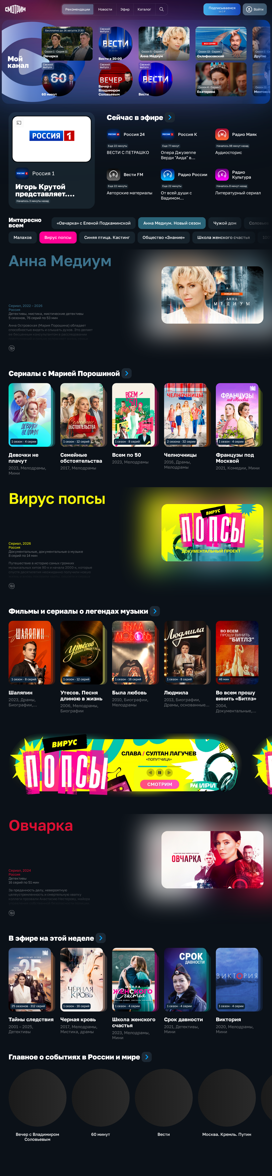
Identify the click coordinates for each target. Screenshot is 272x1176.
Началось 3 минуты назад (33, 200)
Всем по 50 (126, 455)
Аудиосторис (228, 152)
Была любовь (129, 692)
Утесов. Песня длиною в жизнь (81, 695)
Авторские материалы (129, 192)
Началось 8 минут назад (231, 186)
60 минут (100, 1134)
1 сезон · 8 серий (127, 441)
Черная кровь (78, 1019)
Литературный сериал (238, 192)
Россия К (187, 134)
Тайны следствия (31, 1019)
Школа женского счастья (134, 1022)
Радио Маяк (244, 134)
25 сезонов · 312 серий (28, 1006)
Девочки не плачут (23, 458)
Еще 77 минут (170, 145)
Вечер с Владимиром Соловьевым (37, 1137)
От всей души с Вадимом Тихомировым (176, 197)
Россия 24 (134, 134)
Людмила (176, 692)
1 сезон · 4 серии (24, 441)
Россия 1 (43, 173)
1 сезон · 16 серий (128, 679)
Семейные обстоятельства (81, 458)
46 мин (224, 679)
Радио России (192, 174)
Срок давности (183, 1019)
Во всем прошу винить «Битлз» (236, 695)
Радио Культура (241, 174)
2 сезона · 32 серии (181, 441)
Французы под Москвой (235, 458)
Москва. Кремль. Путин (226, 1134)
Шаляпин (20, 692)
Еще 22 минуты (117, 145)
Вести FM (133, 174)
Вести (164, 1134)
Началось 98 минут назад (232, 145)
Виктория (228, 1019)
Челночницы (180, 455)
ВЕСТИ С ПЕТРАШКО (128, 152)
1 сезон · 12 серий (76, 441)
